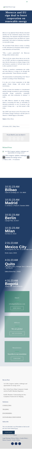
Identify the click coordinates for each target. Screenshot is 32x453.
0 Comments (16, 159)
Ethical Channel (7, 440)
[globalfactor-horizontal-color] (16, 370)
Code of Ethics (16, 440)
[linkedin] (19, 443)
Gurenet (15, 435)
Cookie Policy (23, 438)
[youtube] (16, 443)
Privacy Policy (15, 438)
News (17, 126)
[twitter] (12, 443)
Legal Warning (6, 438)
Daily (14, 126)
